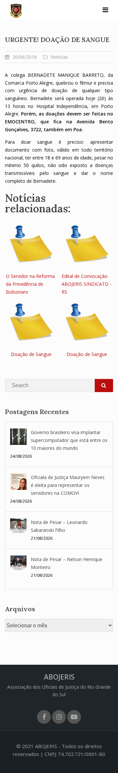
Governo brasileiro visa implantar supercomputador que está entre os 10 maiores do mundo (69, 440)
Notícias (59, 57)
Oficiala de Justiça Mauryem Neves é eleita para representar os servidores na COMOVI (68, 485)
